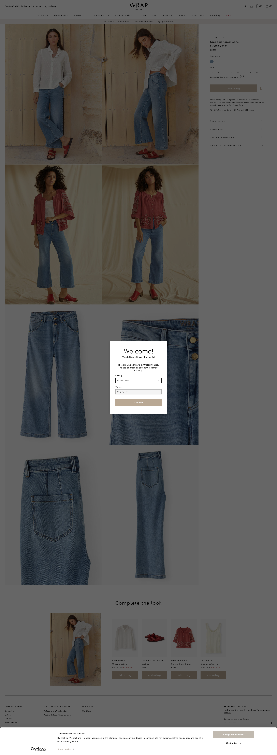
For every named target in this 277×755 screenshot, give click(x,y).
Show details (64, 749)
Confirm (138, 402)
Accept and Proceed (233, 734)
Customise (231, 743)
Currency (119, 387)
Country (118, 375)
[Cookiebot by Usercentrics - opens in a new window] (38, 749)
